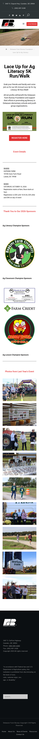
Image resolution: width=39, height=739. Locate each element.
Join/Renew (32, 24)
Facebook (10, 15)
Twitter (16, 15)
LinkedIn (20, 15)
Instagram (13, 15)
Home (4, 731)
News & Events (22, 731)
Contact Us (20, 734)
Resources (33, 731)
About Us (11, 731)
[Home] (7, 49)
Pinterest (23, 15)
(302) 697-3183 (19, 8)
